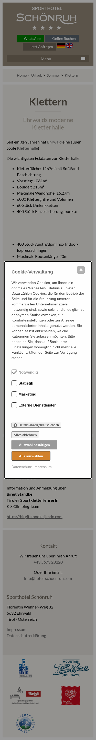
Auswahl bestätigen (34, 445)
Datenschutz (22, 467)
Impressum (43, 467)
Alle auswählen (31, 456)
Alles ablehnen (25, 435)
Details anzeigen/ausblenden (38, 425)
